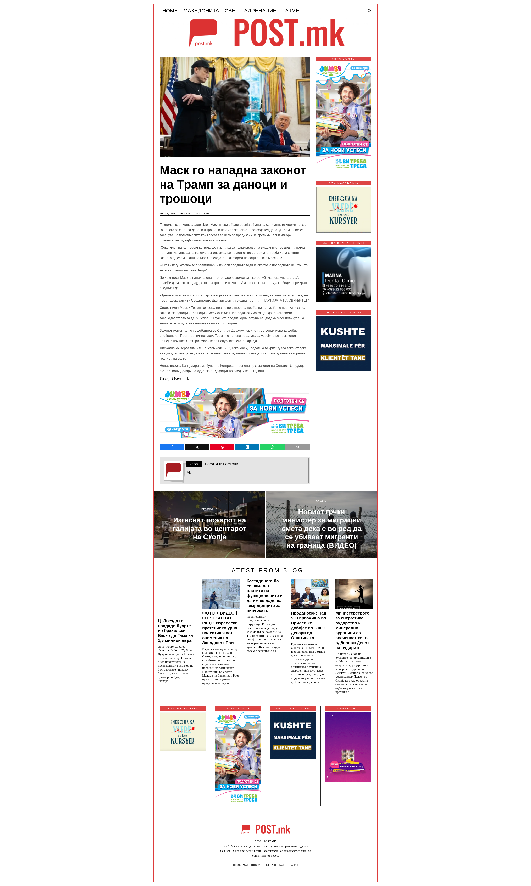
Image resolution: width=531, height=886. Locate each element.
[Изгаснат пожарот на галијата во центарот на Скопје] (209, 524)
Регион (185, 213)
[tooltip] (172, 447)
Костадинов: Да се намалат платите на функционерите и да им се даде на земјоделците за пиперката (265, 596)
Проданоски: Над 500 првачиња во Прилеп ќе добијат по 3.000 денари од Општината (308, 625)
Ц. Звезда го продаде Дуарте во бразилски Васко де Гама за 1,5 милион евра (175, 630)
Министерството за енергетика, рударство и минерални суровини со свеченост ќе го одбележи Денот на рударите (352, 630)
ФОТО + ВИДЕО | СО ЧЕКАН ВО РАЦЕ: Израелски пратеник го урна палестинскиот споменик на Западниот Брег (219, 628)
